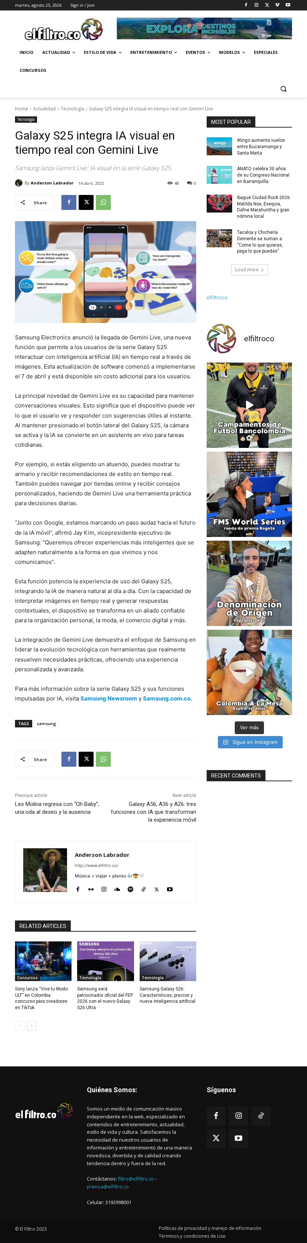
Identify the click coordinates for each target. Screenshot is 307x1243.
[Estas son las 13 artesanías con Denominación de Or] (249, 583)
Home (21, 109)
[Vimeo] (277, 5)
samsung (46, 723)
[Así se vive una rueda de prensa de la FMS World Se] (249, 494)
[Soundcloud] (117, 888)
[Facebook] (246, 5)
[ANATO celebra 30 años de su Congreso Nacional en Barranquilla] (219, 175)
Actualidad (44, 109)
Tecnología (72, 109)
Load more (247, 269)
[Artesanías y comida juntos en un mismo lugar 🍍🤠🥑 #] (249, 672)
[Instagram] (256, 5)
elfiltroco (217, 297)
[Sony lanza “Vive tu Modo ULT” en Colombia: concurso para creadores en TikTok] (43, 961)
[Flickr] (91, 888)
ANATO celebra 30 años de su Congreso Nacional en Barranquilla (263, 175)
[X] (267, 5)
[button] (283, 88)
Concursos (27, 977)
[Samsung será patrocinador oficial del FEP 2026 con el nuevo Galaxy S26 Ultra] (105, 961)
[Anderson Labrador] (20, 183)
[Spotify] (130, 888)
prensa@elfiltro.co (108, 1186)
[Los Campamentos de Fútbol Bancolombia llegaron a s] (249, 405)
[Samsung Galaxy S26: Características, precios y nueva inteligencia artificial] (168, 961)
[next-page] (31, 1025)
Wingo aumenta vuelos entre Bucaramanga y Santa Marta (261, 147)
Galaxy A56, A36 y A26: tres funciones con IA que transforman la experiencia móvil (153, 812)
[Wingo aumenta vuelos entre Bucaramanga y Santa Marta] (219, 146)
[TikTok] (143, 888)
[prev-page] (19, 1025)
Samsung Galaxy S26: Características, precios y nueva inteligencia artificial (167, 995)
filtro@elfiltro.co (136, 1178)
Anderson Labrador (52, 183)
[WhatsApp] (103, 202)
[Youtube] (287, 5)
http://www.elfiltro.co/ (96, 865)
